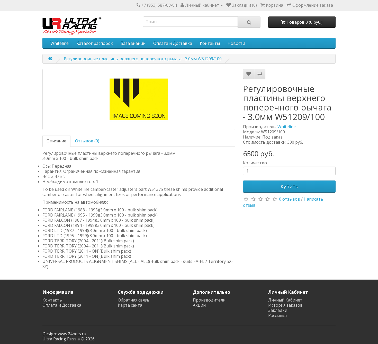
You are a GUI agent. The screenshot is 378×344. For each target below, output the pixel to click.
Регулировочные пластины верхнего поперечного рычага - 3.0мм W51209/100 (143, 59)
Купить (289, 186)
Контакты (210, 43)
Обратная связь (133, 300)
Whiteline (59, 43)
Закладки (277, 310)
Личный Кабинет (285, 300)
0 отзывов (289, 199)
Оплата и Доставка (172, 43)
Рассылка (277, 315)
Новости (236, 43)
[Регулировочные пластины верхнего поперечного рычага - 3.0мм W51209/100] (138, 99)
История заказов (285, 305)
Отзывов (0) (87, 141)
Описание (56, 141)
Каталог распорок (94, 43)
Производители (209, 300)
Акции (199, 305)
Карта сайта (130, 305)
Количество (255, 162)
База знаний (133, 43)
